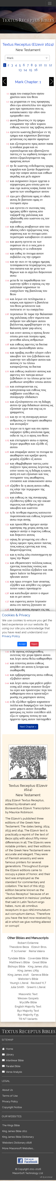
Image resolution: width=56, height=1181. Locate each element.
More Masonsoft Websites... (18, 1148)
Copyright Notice (12, 1107)
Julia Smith (18, 987)
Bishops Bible (16, 966)
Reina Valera (37, 951)
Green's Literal (36, 987)
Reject (34, 644)
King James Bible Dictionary (18, 1136)
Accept (22, 644)
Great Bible (39, 962)
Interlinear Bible (14, 1060)
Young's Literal (19, 982)
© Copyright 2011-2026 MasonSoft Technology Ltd (27, 1171)
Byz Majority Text (28, 1010)
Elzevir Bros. (39, 947)
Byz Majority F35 (28, 1014)
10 (40, 65)
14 (25, 70)
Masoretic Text (28, 994)
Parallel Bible (12, 1066)
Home (9, 1048)
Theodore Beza (19, 947)
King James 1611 (38, 966)
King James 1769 (28, 970)
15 (30, 70)
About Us (7, 1089)
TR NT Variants (28, 1018)
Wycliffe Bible (28, 1002)
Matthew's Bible (19, 962)
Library (9, 1054)
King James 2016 (18, 974)
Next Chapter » (28, 726)
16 (36, 70)
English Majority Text (28, 1006)
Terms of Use (10, 1095)
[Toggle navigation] (50, 3)
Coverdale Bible (38, 958)
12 (50, 65)
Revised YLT (38, 982)
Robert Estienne (28, 942)
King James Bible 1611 (14, 1131)
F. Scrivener (18, 951)
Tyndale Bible (16, 958)
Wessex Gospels (28, 998)
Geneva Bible (39, 974)
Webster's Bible (28, 978)
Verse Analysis (13, 1071)
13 (20, 70)
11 (45, 65)
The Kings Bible (11, 1125)
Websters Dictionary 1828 (17, 1142)
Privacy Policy (10, 1101)
